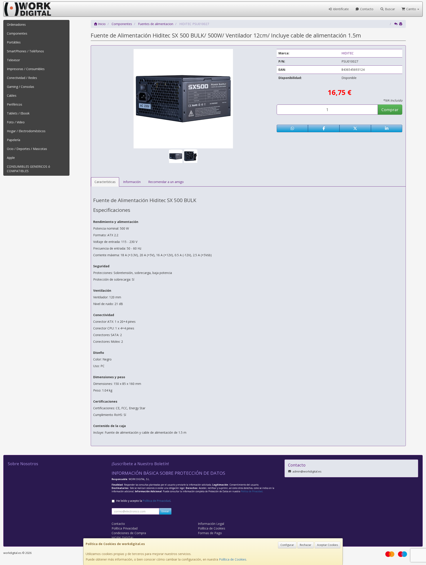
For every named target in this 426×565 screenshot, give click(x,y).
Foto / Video (16, 122)
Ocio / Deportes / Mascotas (27, 149)
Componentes (17, 33)
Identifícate (340, 9)
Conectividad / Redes (22, 78)
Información (132, 182)
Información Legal (211, 524)
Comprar (389, 109)
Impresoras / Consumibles (26, 69)
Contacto (366, 9)
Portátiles (14, 42)
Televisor (13, 60)
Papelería (13, 140)
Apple (11, 158)
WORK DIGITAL (123, 537)
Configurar (287, 545)
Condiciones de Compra (129, 533)
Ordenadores (16, 24)
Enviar (165, 511)
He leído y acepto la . (143, 501)
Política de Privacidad (251, 491)
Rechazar (305, 545)
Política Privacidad (125, 528)
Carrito (411, 9)
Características (105, 182)
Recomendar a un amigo (166, 182)
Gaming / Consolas (20, 87)
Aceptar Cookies (327, 545)
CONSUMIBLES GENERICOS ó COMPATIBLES (28, 168)
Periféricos (14, 104)
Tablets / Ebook (18, 113)
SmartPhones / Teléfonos (25, 51)
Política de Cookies (232, 559)
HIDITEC (347, 53)
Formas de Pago (210, 533)
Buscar (389, 9)
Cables (11, 95)
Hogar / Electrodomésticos (26, 131)
